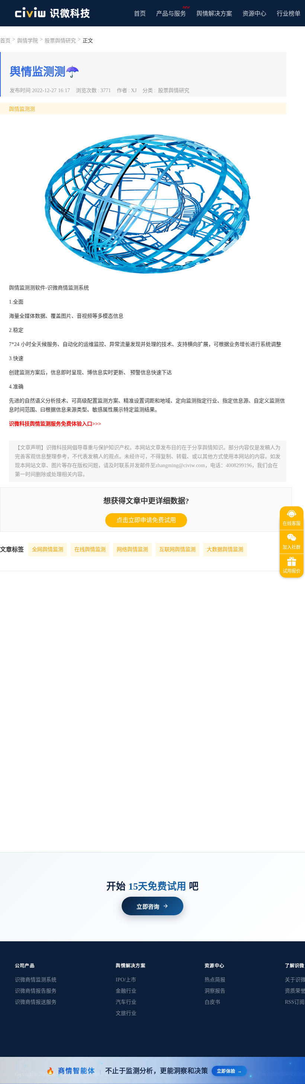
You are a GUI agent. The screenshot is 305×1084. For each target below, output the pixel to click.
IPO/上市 (126, 980)
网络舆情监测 (132, 549)
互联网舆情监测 (177, 549)
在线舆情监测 (90, 549)
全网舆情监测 (47, 549)
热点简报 (215, 980)
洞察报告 (215, 991)
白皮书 (212, 1002)
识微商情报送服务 (36, 1002)
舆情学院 (27, 40)
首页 (140, 13)
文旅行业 (126, 1013)
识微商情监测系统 (36, 980)
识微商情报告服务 (36, 991)
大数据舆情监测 (225, 549)
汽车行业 (126, 1002)
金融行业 (126, 991)
